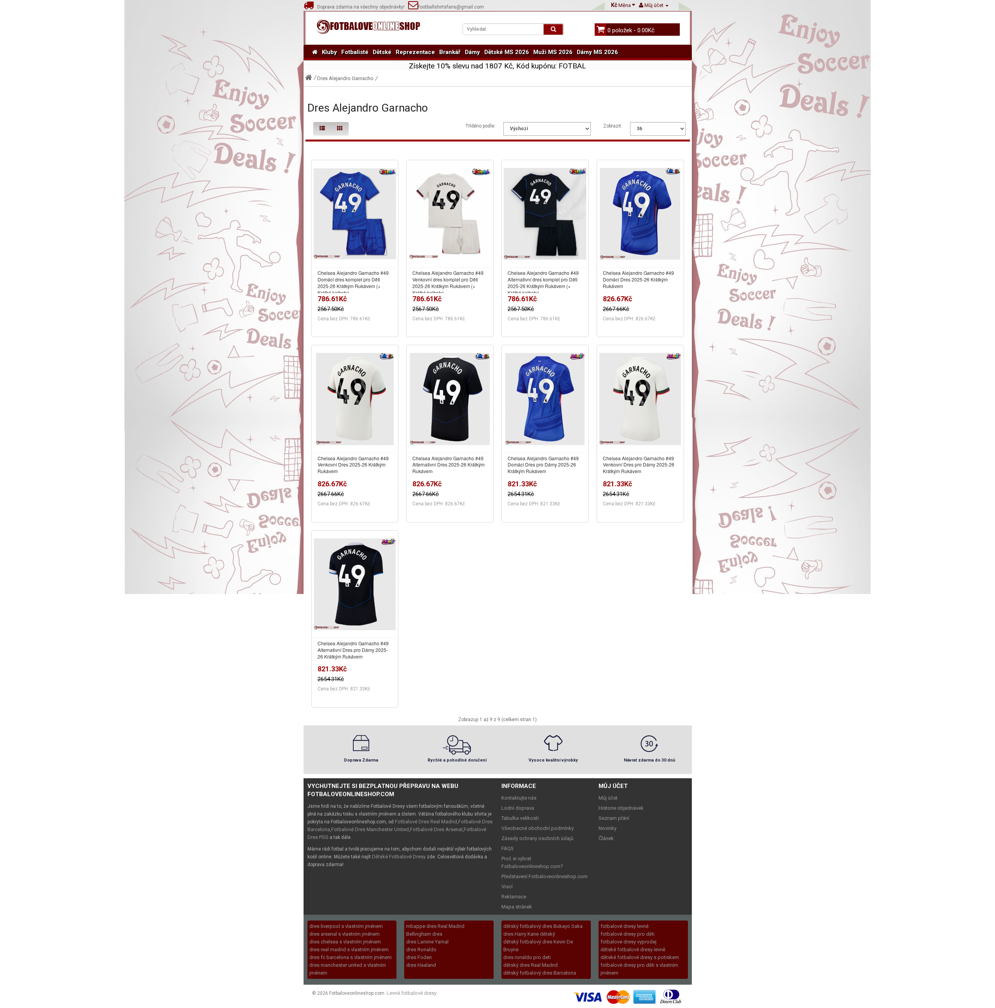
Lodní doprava (517, 808)
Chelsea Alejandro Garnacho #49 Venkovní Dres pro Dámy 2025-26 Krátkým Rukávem (638, 465)
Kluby (329, 52)
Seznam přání (614, 818)
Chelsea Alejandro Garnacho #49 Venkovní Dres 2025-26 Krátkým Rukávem (353, 465)
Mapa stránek (516, 907)
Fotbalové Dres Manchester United (370, 829)
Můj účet (608, 798)
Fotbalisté (354, 52)
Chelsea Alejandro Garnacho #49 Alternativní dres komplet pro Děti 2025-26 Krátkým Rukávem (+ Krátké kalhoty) (543, 282)
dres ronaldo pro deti (527, 957)
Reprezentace (415, 52)
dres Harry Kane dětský (529, 934)
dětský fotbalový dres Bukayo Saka (543, 926)
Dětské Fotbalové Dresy (399, 857)
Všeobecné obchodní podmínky (537, 828)
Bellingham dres (424, 934)
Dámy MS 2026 (597, 52)
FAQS (507, 848)
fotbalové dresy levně (624, 926)
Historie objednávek (621, 808)
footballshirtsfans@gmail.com (451, 7)
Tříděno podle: (481, 126)
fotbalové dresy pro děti (627, 934)
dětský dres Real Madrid (530, 965)
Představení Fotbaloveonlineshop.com (544, 876)
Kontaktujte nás (518, 798)
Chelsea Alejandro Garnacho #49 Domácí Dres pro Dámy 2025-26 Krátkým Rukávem (543, 465)
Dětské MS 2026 (506, 52)
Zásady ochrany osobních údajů (537, 838)
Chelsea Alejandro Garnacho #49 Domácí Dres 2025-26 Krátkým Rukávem (638, 279)
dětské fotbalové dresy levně (632, 949)
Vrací (507, 886)
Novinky (607, 828)
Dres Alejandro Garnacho (345, 78)
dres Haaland (421, 965)
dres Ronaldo (421, 949)
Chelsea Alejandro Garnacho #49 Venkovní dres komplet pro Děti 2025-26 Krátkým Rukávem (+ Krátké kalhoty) (448, 282)
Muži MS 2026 (553, 52)
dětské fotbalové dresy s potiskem (639, 957)
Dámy (472, 52)
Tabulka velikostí (520, 818)
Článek (606, 838)
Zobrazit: (612, 126)
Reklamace (513, 897)
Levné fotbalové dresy (411, 993)
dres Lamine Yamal (427, 942)
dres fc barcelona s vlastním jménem (350, 957)
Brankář (450, 52)
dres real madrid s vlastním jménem (349, 949)
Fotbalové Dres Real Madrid (426, 822)
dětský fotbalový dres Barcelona (539, 973)
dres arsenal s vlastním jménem (344, 934)
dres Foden (419, 957)
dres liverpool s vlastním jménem (346, 926)
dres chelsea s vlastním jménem (345, 942)
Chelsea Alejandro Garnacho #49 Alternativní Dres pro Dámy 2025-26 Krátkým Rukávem (353, 650)
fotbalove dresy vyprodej (628, 942)
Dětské (382, 52)
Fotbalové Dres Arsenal (436, 829)
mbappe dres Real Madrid (435, 926)
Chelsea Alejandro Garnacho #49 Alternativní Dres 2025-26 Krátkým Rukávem (448, 465)
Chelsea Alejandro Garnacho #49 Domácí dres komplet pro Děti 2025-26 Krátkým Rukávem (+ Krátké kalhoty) (353, 282)
